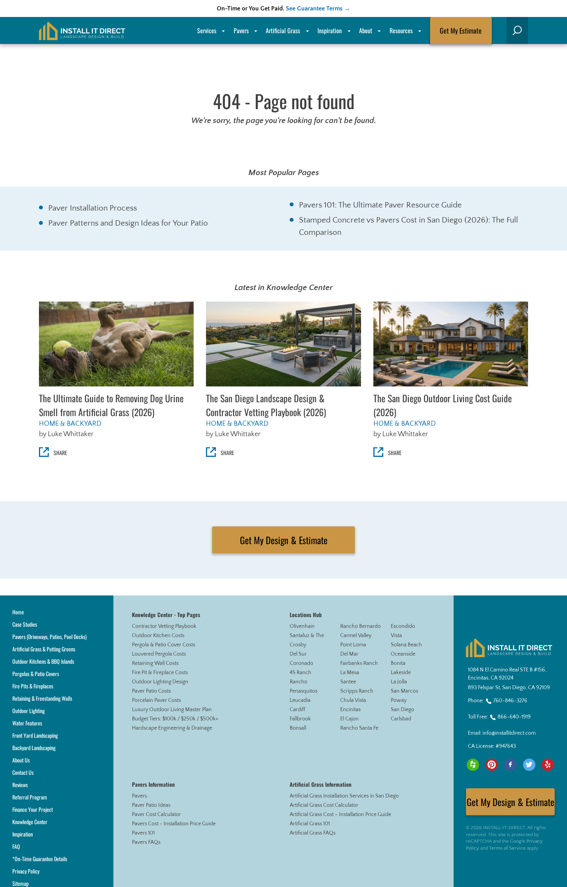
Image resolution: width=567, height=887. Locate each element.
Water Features (27, 723)
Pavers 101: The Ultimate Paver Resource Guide (380, 205)
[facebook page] (510, 765)
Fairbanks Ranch (359, 663)
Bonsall (298, 728)
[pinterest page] (492, 765)
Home (18, 612)
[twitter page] (529, 765)
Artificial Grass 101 (310, 824)
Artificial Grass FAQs (313, 833)
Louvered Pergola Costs (159, 654)
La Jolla (399, 682)
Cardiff (297, 710)
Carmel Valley (355, 635)
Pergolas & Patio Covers (35, 673)
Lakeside (401, 672)
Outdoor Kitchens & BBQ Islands (43, 661)
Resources (401, 30)
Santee (348, 682)
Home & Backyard (70, 424)
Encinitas (350, 710)
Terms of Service (507, 848)
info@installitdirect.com (509, 733)
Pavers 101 (143, 833)
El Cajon (349, 719)
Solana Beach (406, 645)
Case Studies (24, 624)
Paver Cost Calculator (156, 814)
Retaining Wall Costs (155, 663)
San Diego (402, 710)
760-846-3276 (510, 701)
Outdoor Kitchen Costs (158, 635)
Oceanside (403, 654)
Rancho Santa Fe (359, 728)
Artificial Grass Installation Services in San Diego (344, 796)
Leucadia (300, 700)
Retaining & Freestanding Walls (42, 698)
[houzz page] (473, 765)
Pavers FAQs (146, 842)
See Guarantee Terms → (318, 8)
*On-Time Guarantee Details (39, 859)
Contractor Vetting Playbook (164, 626)
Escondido (403, 626)
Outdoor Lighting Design (160, 682)
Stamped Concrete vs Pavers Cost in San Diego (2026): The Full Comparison (408, 226)
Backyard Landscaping (34, 748)
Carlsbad (401, 719)
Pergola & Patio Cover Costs (163, 645)
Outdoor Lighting (28, 711)
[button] (517, 30)
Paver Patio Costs (151, 691)
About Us (21, 760)
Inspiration (329, 30)
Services (206, 30)
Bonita (398, 663)
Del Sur (298, 654)
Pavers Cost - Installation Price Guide (174, 824)
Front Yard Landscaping (35, 735)
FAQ (16, 846)
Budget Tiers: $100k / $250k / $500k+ (175, 719)
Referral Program (29, 797)
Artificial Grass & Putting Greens (43, 649)
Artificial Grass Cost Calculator (324, 805)
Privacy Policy (25, 871)
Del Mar (349, 654)
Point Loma (353, 645)
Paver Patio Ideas (151, 805)
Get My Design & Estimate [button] (283, 540)
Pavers (139, 796)
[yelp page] (548, 765)
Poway (399, 700)
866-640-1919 (514, 717)
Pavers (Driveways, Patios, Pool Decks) (49, 636)
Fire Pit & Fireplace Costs (160, 672)
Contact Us (23, 772)
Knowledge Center (29, 822)
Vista (396, 635)
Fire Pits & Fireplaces (32, 686)
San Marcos (404, 691)
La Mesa (349, 672)
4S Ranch (300, 672)
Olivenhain (302, 626)
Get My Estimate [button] (461, 30)
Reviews (20, 785)
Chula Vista (353, 700)
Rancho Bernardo (360, 626)
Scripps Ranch (356, 691)
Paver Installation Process (92, 208)
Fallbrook (300, 719)
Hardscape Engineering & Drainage (172, 728)
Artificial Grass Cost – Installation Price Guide (340, 814)
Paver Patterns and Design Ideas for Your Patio (128, 223)
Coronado (301, 663)
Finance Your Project (32, 809)
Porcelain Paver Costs (156, 700)
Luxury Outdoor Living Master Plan (172, 710)
